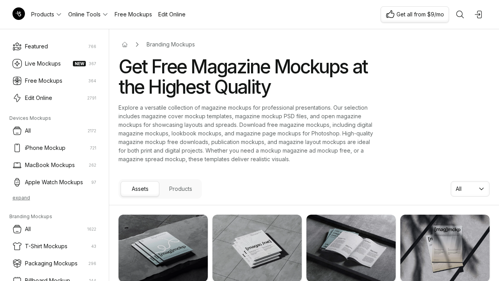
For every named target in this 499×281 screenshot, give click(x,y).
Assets (140, 188)
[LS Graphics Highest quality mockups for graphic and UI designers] (18, 14)
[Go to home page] (125, 44)
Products (42, 14)
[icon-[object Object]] (460, 14)
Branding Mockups (171, 44)
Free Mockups (133, 14)
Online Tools (84, 14)
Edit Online (172, 14)
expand (21, 198)
